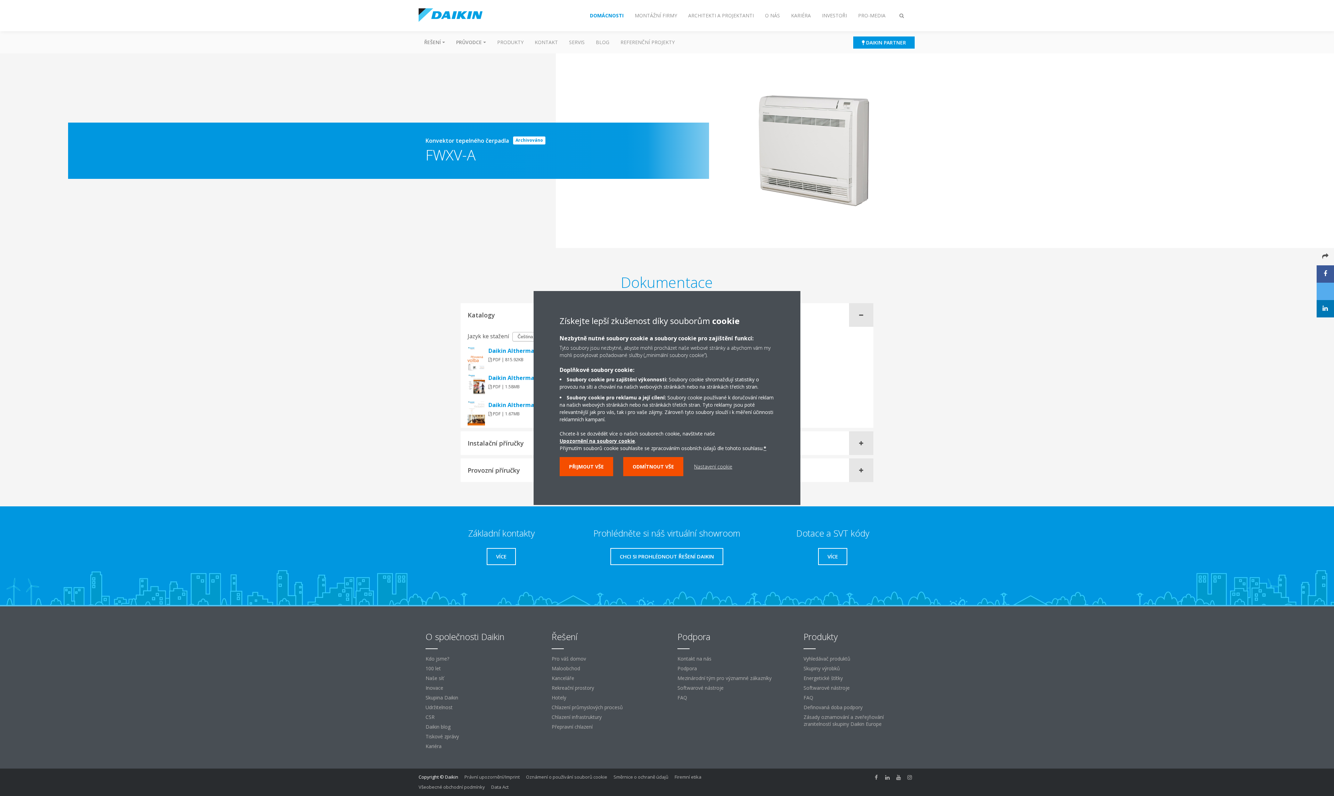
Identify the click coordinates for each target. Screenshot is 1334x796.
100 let (433, 668)
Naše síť (435, 678)
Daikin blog (438, 726)
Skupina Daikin (442, 697)
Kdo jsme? (437, 658)
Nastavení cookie (713, 466)
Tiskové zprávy (442, 736)
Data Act (500, 787)
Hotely (559, 697)
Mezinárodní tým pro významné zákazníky (724, 678)
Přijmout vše (586, 466)
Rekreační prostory (573, 688)
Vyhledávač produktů (827, 658)
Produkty (510, 42)
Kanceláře (563, 678)
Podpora (687, 668)
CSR (430, 717)
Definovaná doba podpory (833, 707)
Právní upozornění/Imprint (492, 777)
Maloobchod (566, 668)
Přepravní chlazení (572, 726)
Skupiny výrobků (822, 668)
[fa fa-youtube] (898, 777)
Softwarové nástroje (700, 688)
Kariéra (434, 746)
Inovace (434, 688)
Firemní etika (688, 777)
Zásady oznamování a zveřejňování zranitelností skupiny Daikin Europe (844, 720)
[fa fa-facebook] (876, 777)
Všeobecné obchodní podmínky (452, 787)
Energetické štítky (823, 678)
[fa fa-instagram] (909, 777)
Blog (602, 42)
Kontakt (546, 42)
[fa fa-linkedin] (887, 777)
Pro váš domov (569, 658)
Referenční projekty (647, 42)
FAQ (682, 697)
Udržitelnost (439, 707)
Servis (577, 42)
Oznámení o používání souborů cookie (566, 777)
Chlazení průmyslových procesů (587, 707)
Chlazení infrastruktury (577, 717)
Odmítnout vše (653, 466)
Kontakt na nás (694, 658)
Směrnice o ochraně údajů (641, 777)
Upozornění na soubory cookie (597, 441)
